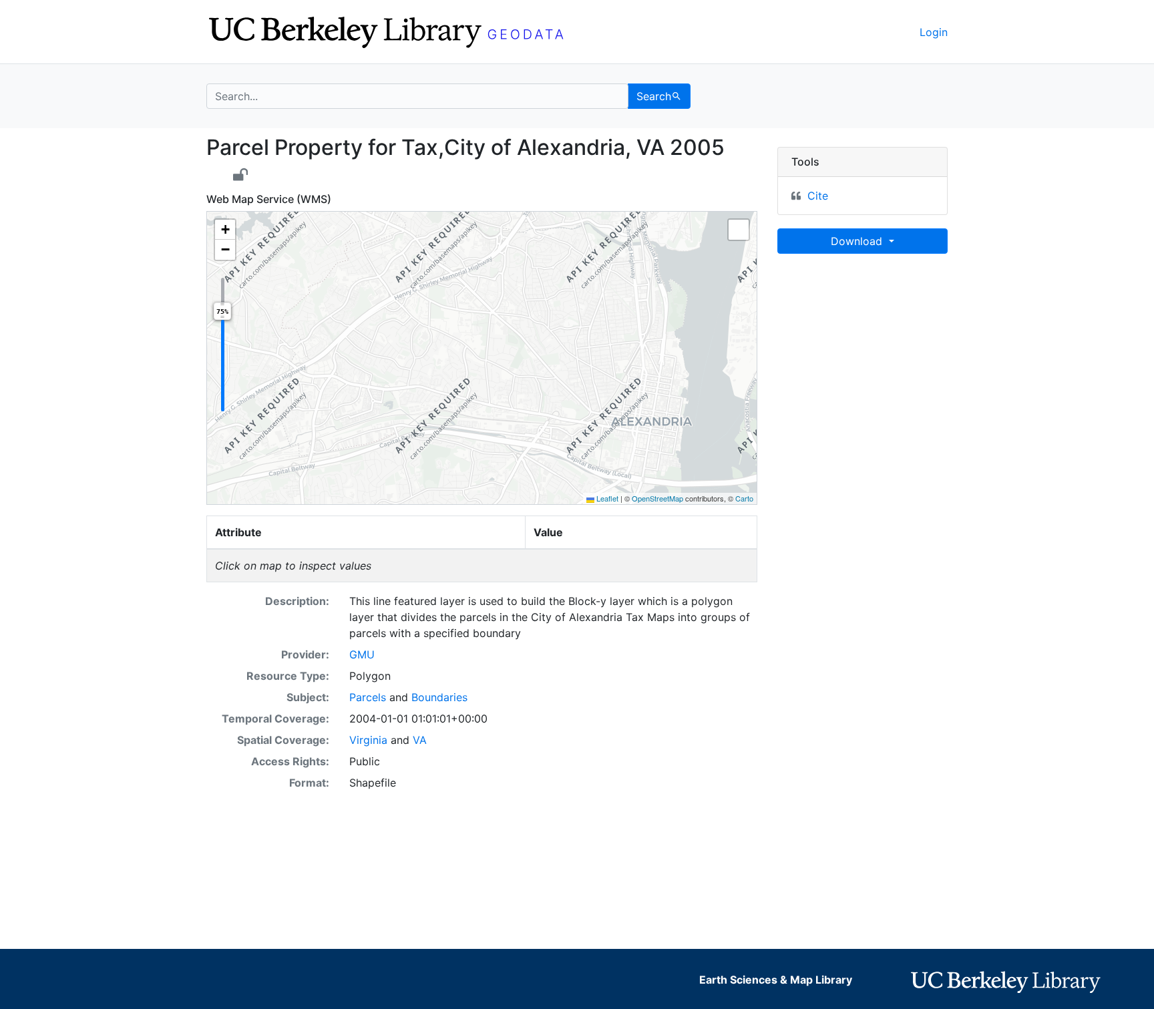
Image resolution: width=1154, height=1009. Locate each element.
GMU (362, 654)
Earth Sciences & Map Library (775, 979)
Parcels (367, 697)
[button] (225, 230)
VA (420, 740)
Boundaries (439, 697)
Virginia (368, 740)
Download (858, 241)
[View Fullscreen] (739, 230)
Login (934, 32)
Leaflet (606, 498)
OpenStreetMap (657, 498)
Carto (744, 498)
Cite (817, 195)
